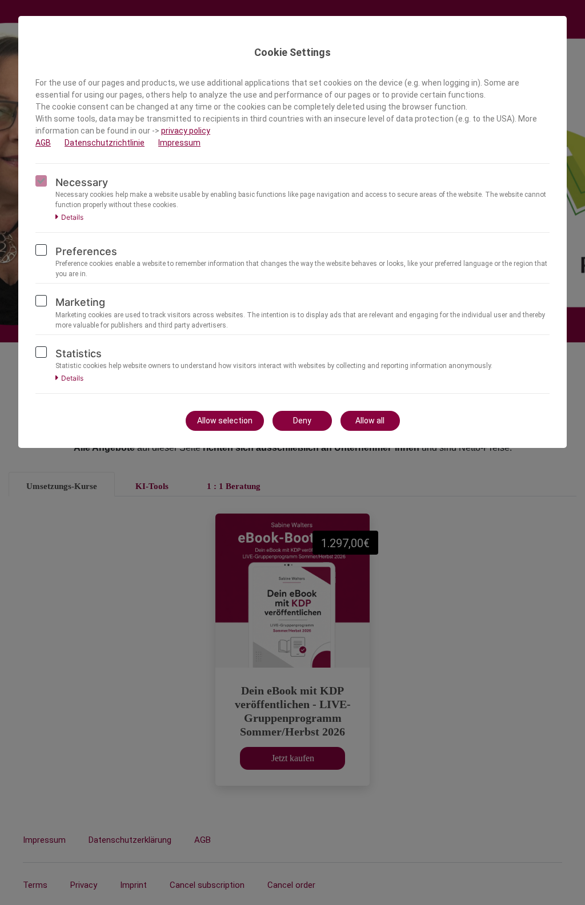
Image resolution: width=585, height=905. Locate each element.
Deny (302, 420)
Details (72, 217)
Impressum (179, 142)
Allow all (369, 420)
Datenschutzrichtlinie (105, 142)
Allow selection (225, 420)
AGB (43, 142)
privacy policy (185, 130)
